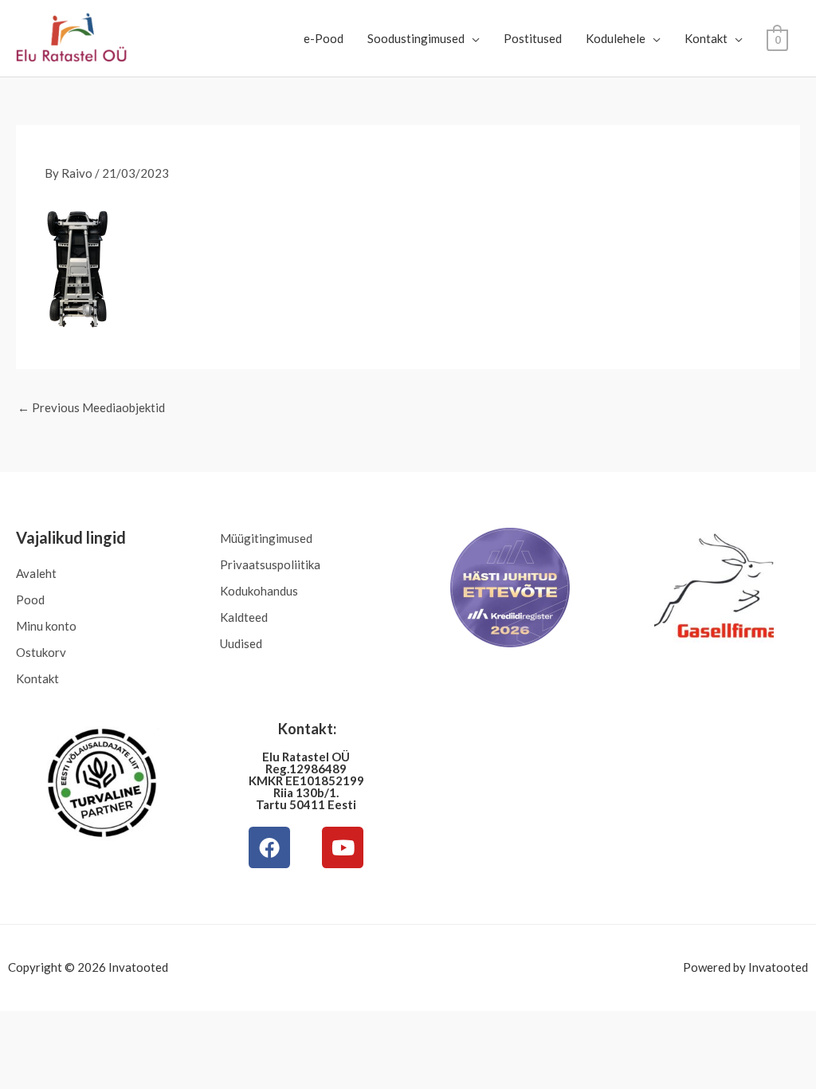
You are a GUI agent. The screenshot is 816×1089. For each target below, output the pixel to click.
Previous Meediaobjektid (91, 407)
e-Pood (323, 38)
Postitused (533, 38)
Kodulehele (615, 38)
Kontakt (706, 38)
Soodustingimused (416, 38)
